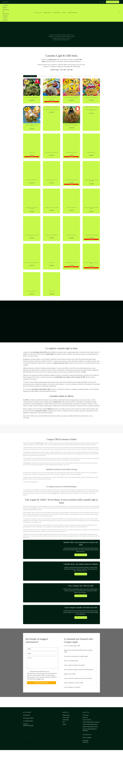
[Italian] (78, 12)
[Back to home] (6, 12)
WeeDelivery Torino (73, 12)
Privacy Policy (86, 740)
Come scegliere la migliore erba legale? (74, 665)
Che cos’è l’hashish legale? (71, 660)
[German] (83, 12)
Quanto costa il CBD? (69, 674)
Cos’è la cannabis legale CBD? (72, 645)
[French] (81, 12)
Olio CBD (64, 12)
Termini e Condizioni (87, 737)
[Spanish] (82, 12)
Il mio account (85, 715)
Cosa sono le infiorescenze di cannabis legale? (76, 656)
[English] (80, 12)
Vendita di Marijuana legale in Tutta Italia (91, 722)
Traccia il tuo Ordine (87, 719)
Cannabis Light (38, 12)
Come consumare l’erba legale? (72, 687)
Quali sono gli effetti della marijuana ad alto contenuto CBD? (78, 651)
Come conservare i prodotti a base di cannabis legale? (78, 678)
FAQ (100, 1)
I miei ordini (85, 717)
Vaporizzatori (56, 12)
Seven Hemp (27, 462)
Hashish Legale (47, 12)
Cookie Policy (85, 742)
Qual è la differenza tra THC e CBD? (73, 682)
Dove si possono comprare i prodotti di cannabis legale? (78, 669)
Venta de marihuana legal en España (90, 724)
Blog (103, 1)
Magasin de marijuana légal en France (90, 726)
